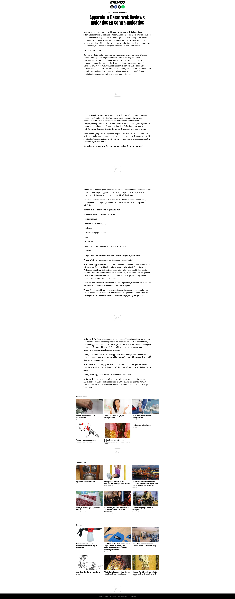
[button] (77, 2)
